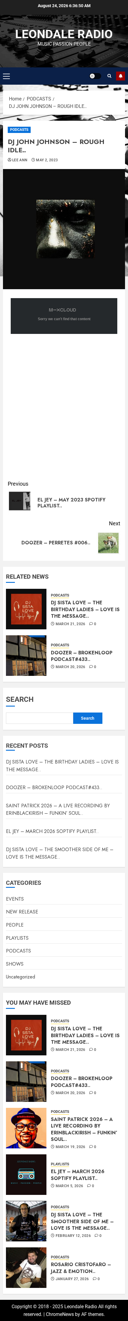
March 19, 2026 (70, 1147)
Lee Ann (20, 160)
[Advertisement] (64, 410)
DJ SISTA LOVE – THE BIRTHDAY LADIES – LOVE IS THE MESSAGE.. (85, 609)
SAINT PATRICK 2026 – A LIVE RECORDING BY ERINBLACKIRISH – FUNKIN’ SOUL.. (58, 809)
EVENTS (15, 899)
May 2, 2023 (47, 160)
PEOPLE (15, 925)
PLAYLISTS (17, 938)
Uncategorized (20, 976)
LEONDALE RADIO (64, 34)
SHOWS (15, 964)
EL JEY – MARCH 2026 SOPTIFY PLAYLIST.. (52, 831)
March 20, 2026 (70, 667)
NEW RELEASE (22, 911)
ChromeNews (60, 1314)
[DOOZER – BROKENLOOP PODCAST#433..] (26, 655)
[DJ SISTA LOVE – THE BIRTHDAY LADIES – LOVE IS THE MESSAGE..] (26, 609)
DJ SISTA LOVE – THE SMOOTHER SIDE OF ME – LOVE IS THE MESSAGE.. (59, 853)
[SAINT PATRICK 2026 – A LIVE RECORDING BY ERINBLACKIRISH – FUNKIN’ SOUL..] (26, 1128)
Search (20, 699)
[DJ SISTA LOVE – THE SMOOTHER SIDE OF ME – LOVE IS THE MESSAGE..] (26, 1221)
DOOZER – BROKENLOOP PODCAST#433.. (82, 656)
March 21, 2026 (70, 624)
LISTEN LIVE (120, 76)
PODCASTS (19, 130)
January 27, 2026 (72, 1279)
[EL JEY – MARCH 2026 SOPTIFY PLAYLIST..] (26, 1174)
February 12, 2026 (73, 1236)
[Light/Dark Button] (95, 76)
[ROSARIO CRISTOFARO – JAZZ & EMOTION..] (26, 1267)
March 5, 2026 (69, 1186)
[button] (6, 76)
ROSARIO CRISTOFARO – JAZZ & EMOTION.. (81, 1267)
